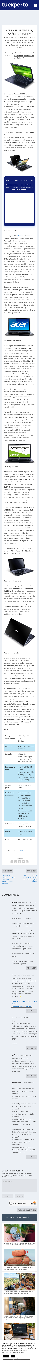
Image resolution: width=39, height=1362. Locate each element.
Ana (12, 1018)
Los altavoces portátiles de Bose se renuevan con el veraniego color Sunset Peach (18, 1268)
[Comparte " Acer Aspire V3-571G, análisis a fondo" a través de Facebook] (12, 862)
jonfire (13, 1055)
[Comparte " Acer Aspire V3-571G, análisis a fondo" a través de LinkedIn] (19, 862)
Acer (19, 236)
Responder (31, 968)
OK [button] (12, 1356)
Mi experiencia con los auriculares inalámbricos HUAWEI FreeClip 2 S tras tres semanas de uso (19, 1244)
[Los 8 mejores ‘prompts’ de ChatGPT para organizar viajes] (19, 1332)
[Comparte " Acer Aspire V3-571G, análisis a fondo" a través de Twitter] (16, 862)
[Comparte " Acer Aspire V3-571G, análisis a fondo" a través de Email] (23, 862)
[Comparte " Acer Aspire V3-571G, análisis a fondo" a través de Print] (27, 862)
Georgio (14, 975)
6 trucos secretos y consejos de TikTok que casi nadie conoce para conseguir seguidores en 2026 (19, 1317)
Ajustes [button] (6, 1356)
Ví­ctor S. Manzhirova (23, 53)
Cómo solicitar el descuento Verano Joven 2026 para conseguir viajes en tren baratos (19, 1292)
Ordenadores (18, 55)
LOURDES (15, 902)
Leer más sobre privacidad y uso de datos (16, 1359)
